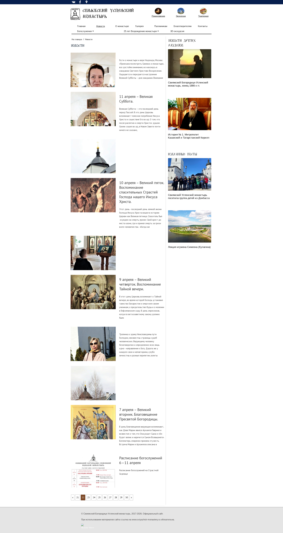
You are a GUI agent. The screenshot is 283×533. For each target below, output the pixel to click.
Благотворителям (182, 26)
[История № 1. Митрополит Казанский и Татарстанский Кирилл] (189, 114)
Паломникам (160, 26)
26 (105, 497)
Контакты (203, 26)
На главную (77, 39)
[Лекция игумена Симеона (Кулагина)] (189, 226)
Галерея (139, 26)
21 (77, 497)
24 (94, 497)
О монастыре (122, 26)
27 (110, 497)
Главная (81, 26)
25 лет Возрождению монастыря (140, 31)
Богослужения (84, 31)
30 (126, 497)
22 (83, 497)
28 (116, 497)
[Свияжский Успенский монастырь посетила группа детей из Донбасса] (189, 174)
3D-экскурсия (177, 31)
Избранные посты (182, 154)
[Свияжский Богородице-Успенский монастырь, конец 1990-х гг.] (189, 63)
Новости (100, 26)
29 (121, 497)
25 (99, 497)
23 (88, 497)
